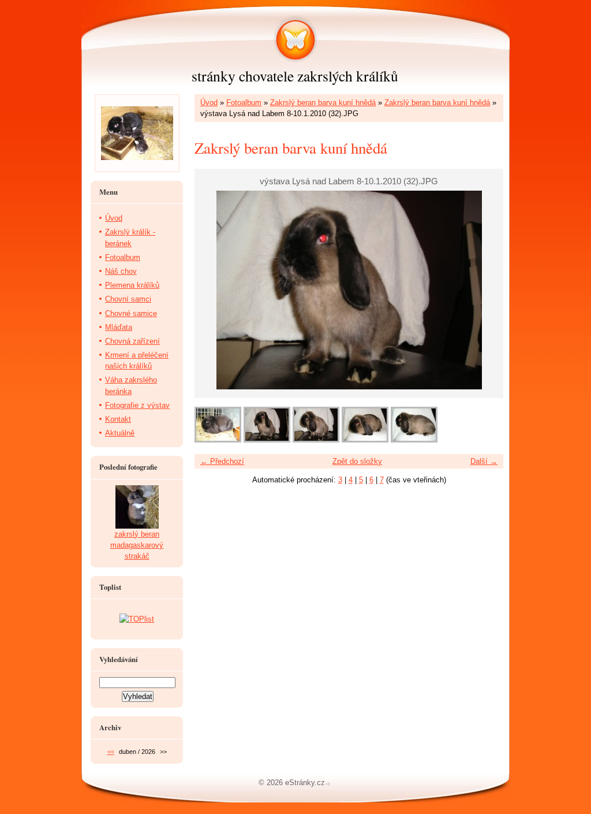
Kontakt (118, 419)
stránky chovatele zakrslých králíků (295, 76)
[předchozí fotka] (213, 290)
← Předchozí (222, 461)
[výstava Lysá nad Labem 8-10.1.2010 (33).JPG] (316, 440)
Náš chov (121, 271)
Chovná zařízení (132, 341)
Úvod (209, 102)
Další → (484, 461)
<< (110, 751)
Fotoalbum (243, 102)
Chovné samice (131, 313)
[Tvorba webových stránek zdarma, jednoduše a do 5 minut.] (329, 783)
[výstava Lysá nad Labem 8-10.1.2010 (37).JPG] (414, 440)
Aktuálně (119, 433)
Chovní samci (128, 299)
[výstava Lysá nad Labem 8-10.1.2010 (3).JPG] (217, 440)
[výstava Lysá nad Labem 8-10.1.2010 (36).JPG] (365, 440)
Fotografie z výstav (137, 405)
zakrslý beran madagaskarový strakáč (136, 545)
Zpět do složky (357, 461)
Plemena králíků (132, 285)
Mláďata (118, 327)
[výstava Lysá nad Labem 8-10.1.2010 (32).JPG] (267, 440)
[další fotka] (485, 290)
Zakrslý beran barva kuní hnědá (323, 102)
